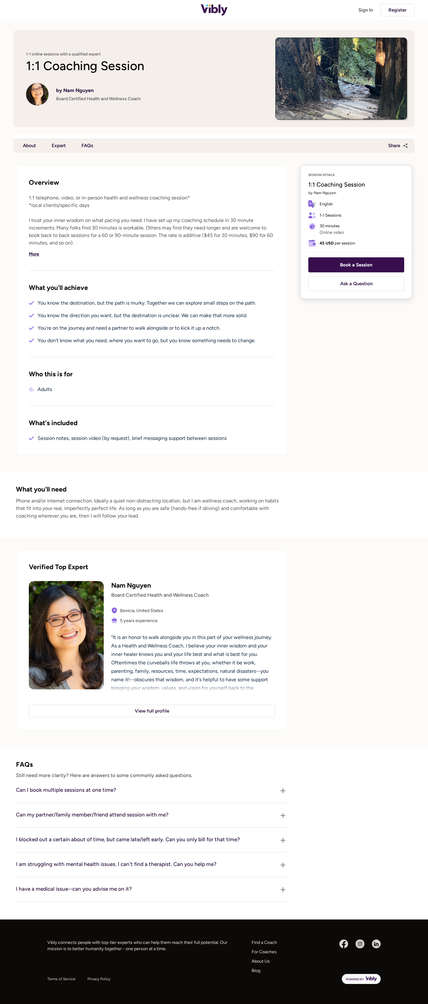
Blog (256, 970)
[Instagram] (360, 944)
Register (397, 10)
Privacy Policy (98, 979)
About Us (261, 961)
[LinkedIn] (376, 944)
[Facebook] (343, 944)
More (34, 254)
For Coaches (264, 952)
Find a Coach (264, 942)
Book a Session (356, 265)
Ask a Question (356, 283)
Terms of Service (61, 979)
